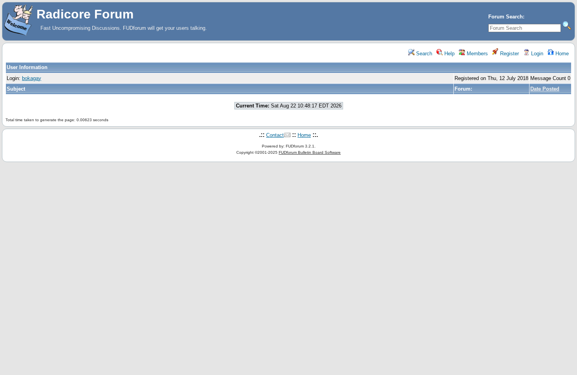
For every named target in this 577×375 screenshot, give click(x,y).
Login (536, 53)
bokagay (31, 78)
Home (561, 53)
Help (449, 53)
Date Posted (544, 89)
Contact (275, 135)
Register (508, 53)
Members (476, 53)
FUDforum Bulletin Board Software (310, 152)
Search (423, 53)
